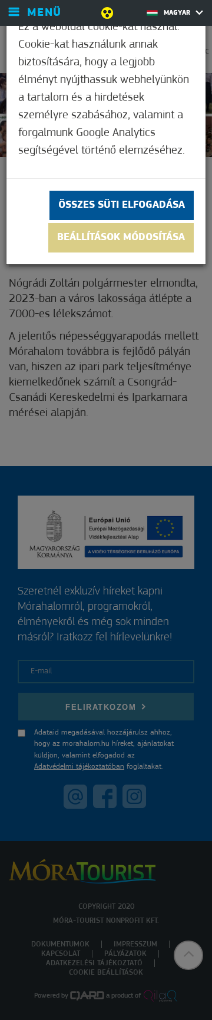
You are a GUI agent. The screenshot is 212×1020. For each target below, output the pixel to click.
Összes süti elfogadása (121, 205)
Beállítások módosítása (121, 237)
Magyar (178, 12)
